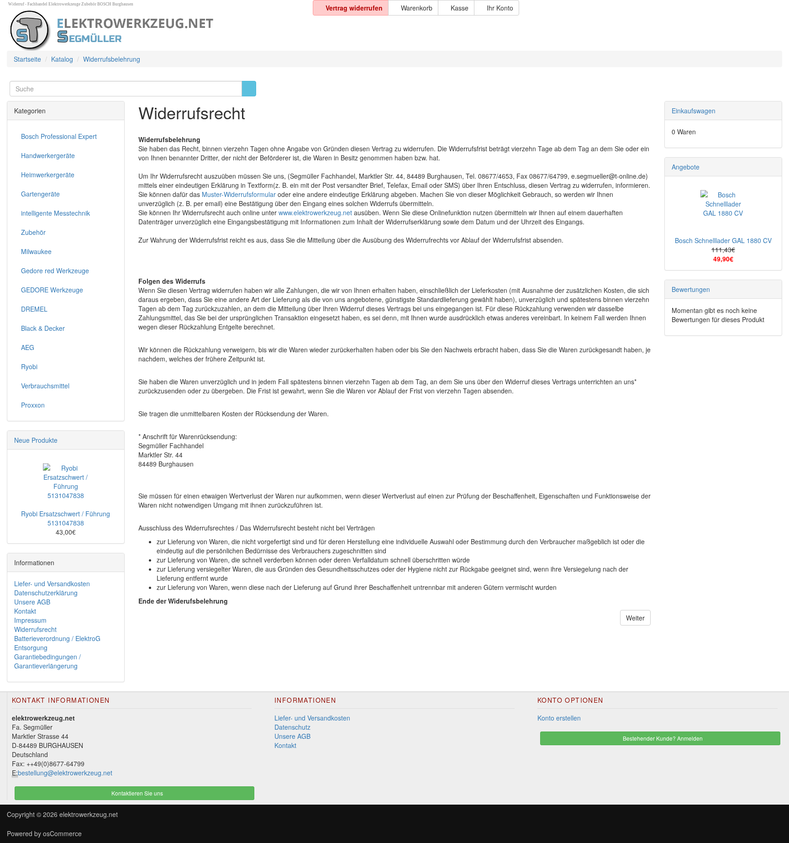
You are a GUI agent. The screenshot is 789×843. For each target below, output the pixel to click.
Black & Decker (43, 328)
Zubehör (33, 232)
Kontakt (25, 610)
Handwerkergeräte (48, 155)
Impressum (30, 620)
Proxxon (33, 404)
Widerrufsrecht (35, 629)
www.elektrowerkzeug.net (315, 212)
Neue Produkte (36, 440)
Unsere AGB (32, 601)
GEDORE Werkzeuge (52, 289)
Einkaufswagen (693, 110)
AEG (27, 347)
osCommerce (62, 833)
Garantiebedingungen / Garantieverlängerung (47, 661)
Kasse (458, 7)
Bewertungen (691, 289)
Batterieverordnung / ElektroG (57, 638)
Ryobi (29, 366)
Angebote (686, 166)
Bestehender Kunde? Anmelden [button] (662, 738)
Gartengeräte (40, 193)
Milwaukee (36, 251)
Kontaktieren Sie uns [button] (136, 793)
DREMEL (34, 308)
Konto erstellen (559, 717)
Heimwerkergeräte (47, 174)
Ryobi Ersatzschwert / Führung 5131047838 (65, 518)
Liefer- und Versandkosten (52, 583)
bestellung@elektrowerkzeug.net (65, 772)
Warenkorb (415, 7)
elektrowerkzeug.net (88, 814)
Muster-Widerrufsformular (239, 194)
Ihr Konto (499, 7)
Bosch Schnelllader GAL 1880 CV (723, 240)
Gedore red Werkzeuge (55, 270)
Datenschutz (292, 727)
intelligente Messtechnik (55, 212)
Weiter (635, 617)
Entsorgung (30, 647)
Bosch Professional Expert (59, 136)
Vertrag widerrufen (353, 7)
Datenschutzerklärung (46, 592)
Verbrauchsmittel (45, 385)
